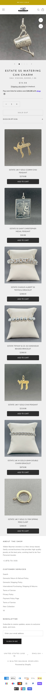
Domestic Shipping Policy (12, 582)
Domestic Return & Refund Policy (15, 578)
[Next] (31, 63)
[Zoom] (41, 20)
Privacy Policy (8, 594)
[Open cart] (43, 9)
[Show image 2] (21, 64)
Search (5, 574)
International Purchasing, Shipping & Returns (20, 586)
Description (10, 119)
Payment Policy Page (11, 598)
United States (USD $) (14, 655)
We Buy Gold (23, 2)
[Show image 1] (19, 64)
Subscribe (12, 641)
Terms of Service (9, 590)
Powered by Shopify (23, 664)
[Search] (38, 10)
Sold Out (23, 112)
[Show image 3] (24, 64)
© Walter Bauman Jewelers (23, 661)
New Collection (9, 606)
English (36, 653)
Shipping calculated (18, 86)
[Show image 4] (26, 64)
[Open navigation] (3, 10)
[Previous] (14, 63)
